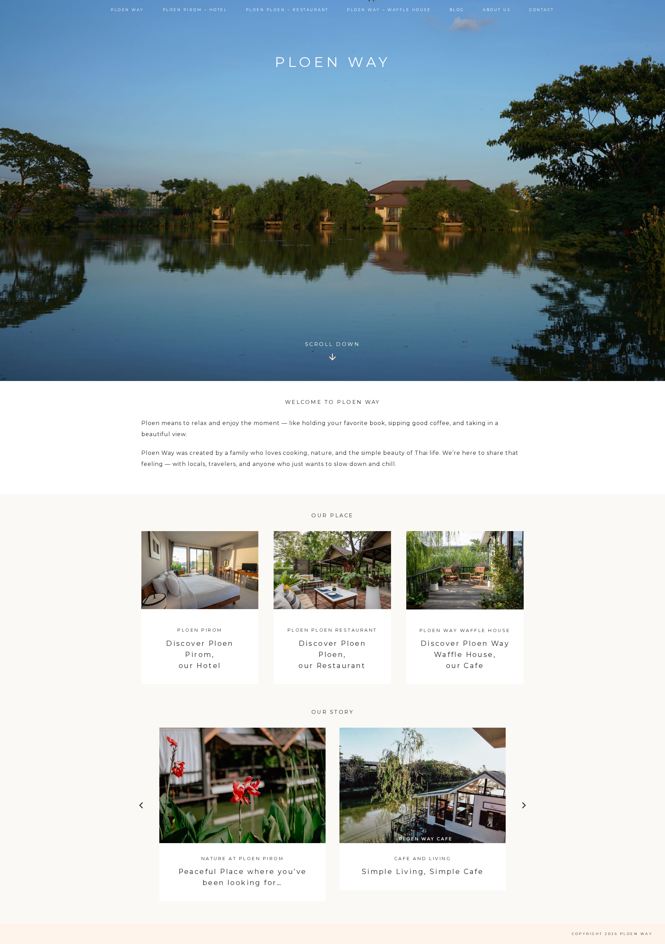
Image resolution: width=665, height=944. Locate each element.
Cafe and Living (422, 858)
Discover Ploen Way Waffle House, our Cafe (464, 654)
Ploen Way (127, 10)
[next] (523, 806)
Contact (541, 10)
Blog (457, 10)
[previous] (141, 806)
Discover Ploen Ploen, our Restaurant (332, 654)
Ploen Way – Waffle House (389, 10)
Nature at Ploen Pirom (242, 858)
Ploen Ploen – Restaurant (287, 10)
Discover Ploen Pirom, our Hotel (200, 654)
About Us (497, 10)
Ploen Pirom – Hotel (195, 10)
